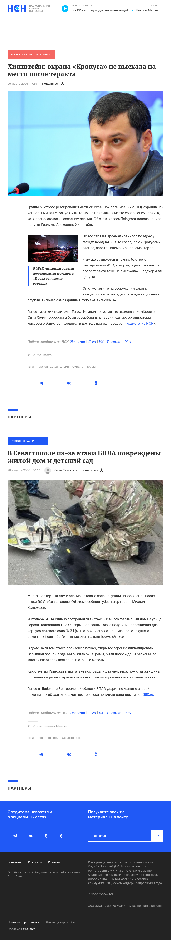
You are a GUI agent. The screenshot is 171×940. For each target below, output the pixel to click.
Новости (77, 342)
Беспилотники (48, 738)
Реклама (54, 862)
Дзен (92, 342)
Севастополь (71, 738)
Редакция (15, 862)
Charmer (29, 929)
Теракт (91, 366)
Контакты (35, 862)
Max (127, 342)
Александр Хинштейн (53, 366)
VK (101, 342)
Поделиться (50, 84)
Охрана (77, 366)
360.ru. (148, 694)
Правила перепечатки (24, 922)
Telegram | (115, 342)
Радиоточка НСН (140, 323)
